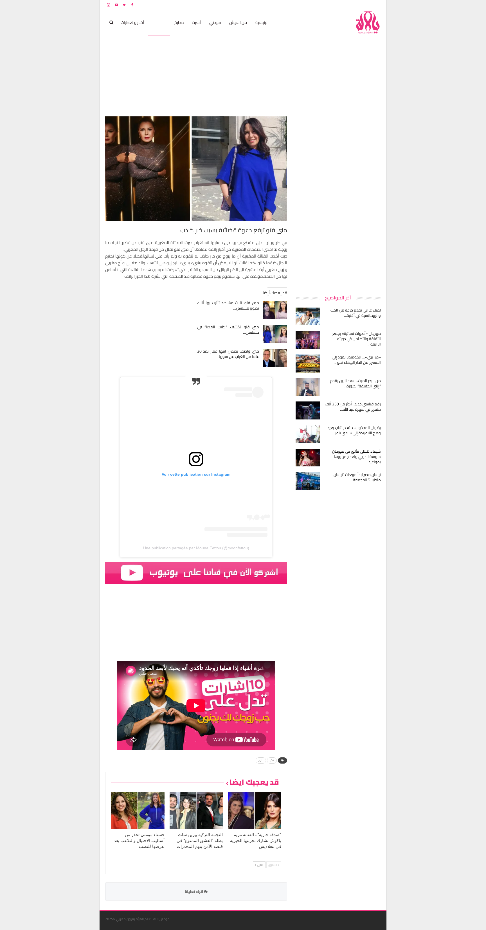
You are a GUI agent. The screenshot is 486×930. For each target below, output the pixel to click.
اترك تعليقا (194, 891)
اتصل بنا (345, 4)
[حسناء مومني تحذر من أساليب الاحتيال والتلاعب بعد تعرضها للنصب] (138, 810)
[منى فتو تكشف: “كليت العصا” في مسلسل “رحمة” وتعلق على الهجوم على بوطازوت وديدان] (275, 334)
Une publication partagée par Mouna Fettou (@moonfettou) (196, 548)
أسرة (196, 22)
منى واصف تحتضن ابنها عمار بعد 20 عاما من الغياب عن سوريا (228, 353)
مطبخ (179, 22)
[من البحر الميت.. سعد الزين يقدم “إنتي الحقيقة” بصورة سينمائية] (308, 387)
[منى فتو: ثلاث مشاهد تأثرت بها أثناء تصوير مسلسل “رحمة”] (275, 310)
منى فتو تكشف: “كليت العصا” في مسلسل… (228, 329)
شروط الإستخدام (327, 4)
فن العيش (238, 22)
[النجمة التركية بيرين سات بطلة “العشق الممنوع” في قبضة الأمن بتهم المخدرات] (196, 810)
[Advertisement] (338, 200)
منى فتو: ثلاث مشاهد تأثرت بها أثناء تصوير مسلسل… (228, 305)
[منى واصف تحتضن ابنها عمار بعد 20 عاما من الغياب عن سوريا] (275, 358)
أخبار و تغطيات (132, 22)
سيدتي (215, 22)
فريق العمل (361, 4)
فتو (272, 760)
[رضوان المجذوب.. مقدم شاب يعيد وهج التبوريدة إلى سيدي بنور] (308, 434)
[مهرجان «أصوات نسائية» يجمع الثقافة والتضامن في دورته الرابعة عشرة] (308, 340)
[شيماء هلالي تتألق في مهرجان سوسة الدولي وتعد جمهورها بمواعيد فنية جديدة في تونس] (308, 458)
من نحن (376, 4)
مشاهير (159, 22)
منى (260, 760)
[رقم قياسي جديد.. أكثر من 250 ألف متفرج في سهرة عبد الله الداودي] (308, 410)
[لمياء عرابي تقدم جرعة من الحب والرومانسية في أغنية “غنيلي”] (308, 317)
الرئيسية (262, 22)
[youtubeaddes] (196, 572)
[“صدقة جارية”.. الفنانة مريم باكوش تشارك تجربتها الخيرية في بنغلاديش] (254, 810)
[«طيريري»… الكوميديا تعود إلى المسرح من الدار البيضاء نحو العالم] (308, 364)
